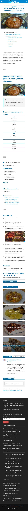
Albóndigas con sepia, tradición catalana (14, 461)
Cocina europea (13, 5)
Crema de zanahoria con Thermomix (11, 483)
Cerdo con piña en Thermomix (14, 296)
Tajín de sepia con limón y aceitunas (13, 470)
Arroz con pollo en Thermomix (10, 428)
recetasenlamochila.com (14, 505)
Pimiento (22, 5)
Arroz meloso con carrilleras (11, 472)
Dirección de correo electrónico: (11, 416)
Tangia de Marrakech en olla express (13, 458)
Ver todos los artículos (19, 356)
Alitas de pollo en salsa (8, 440)
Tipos (20, 403)
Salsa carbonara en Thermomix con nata (12, 445)
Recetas (16, 403)
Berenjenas (6, 5)
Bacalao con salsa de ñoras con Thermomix (14, 328)
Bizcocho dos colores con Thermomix (14, 344)
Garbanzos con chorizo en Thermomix (12, 443)
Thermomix (14, 6)
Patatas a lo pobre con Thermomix (14, 312)
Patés (18, 5)
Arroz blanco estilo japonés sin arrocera (12, 431)
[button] (4, 275)
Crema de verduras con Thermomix (11, 448)
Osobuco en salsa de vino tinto (12, 463)
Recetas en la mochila (8, 403)
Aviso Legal (21, 505)
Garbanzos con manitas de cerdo (10, 438)
